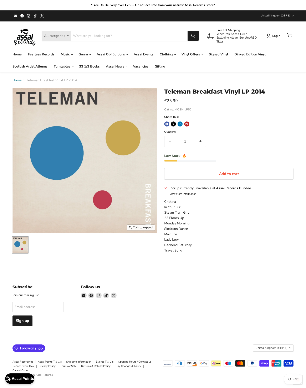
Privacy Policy (47, 366)
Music (66, 54)
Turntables (62, 66)
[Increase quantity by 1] (200, 141)
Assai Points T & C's (50, 362)
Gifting (160, 66)
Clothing (167, 54)
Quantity (170, 132)
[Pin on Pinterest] (186, 123)
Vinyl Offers (191, 54)
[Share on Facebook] (166, 123)
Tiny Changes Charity (128, 366)
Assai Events (143, 54)
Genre (83, 54)
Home (17, 54)
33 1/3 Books (89, 66)
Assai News (115, 66)
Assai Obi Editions (111, 54)
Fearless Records (41, 54)
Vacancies (140, 66)
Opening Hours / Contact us (134, 362)
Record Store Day (23, 366)
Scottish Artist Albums (29, 66)
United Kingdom (275, 16)
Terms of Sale (68, 366)
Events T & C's (104, 362)
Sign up (22, 320)
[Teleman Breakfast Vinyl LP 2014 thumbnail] (20, 245)
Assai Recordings (22, 362)
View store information (182, 194)
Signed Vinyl (218, 54)
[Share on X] (173, 123)
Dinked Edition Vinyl (250, 54)
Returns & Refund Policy (96, 366)
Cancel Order (20, 370)
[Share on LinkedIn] (180, 123)
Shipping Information (78, 362)
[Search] (193, 36)
